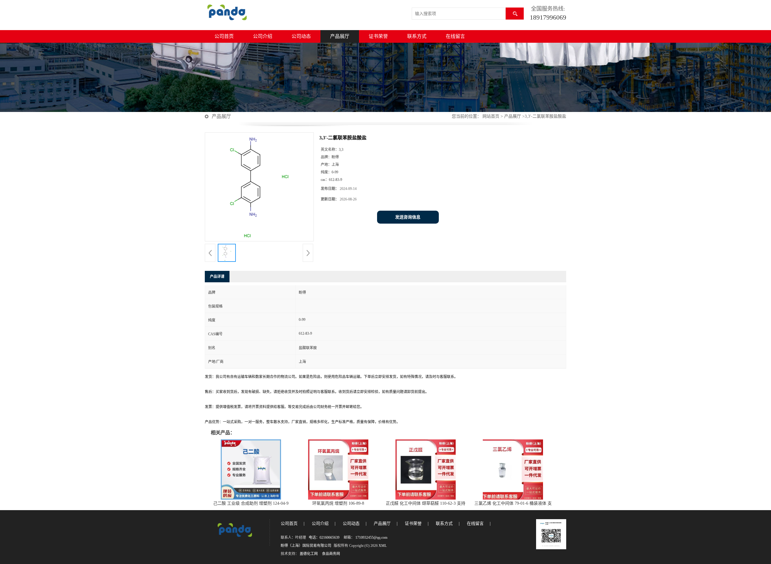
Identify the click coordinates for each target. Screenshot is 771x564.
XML (383, 546)
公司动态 (301, 36)
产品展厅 (339, 36)
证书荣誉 (378, 36)
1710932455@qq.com (371, 537)
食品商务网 (331, 554)
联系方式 (416, 36)
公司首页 (224, 36)
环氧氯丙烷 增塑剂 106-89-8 (338, 503)
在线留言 (455, 36)
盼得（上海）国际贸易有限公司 (306, 546)
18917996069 (548, 17)
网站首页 (490, 116)
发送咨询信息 (407, 217)
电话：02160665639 (324, 537)
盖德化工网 (309, 554)
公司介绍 (262, 36)
